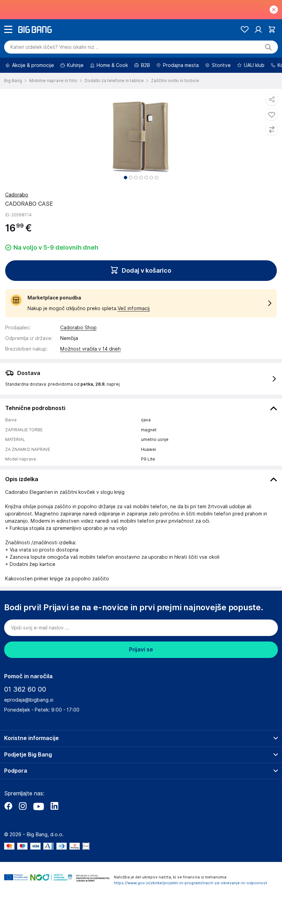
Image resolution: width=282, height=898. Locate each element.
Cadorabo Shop (78, 327)
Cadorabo (16, 194)
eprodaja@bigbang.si (28, 700)
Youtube (38, 806)
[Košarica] (272, 29)
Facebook (8, 806)
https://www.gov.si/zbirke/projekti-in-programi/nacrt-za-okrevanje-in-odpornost (190, 882)
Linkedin (54, 806)
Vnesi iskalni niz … (54, 47)
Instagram (23, 806)
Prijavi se (141, 649)
